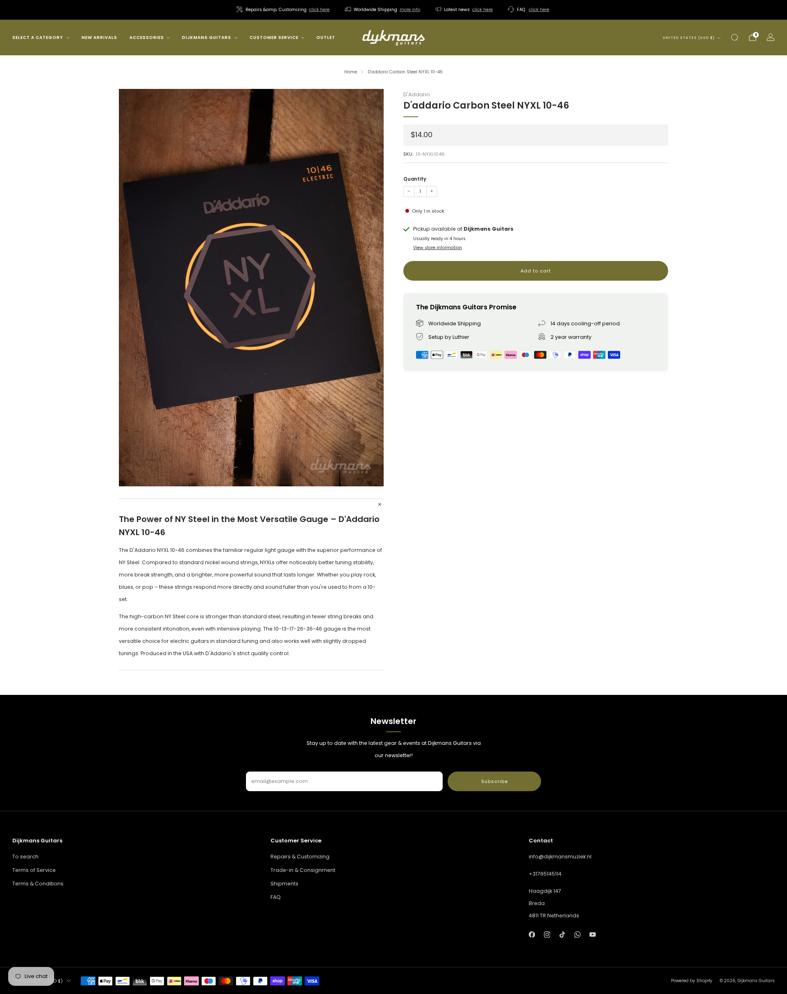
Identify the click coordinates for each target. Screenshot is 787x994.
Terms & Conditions (38, 883)
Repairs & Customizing (300, 856)
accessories (147, 37)
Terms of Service (34, 870)
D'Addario (416, 94)
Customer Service (274, 37)
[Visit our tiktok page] (562, 934)
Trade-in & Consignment (303, 870)
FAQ (276, 897)
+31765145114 (545, 873)
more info (410, 10)
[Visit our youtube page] (592, 934)
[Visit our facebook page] (531, 934)
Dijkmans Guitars (206, 37)
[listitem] (284, 10)
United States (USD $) (689, 38)
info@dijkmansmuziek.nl (560, 856)
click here (319, 10)
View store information (437, 248)
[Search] (734, 37)
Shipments (284, 883)
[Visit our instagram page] (547, 934)
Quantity (414, 179)
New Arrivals (99, 37)
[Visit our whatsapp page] (577, 934)
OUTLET (325, 37)
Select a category (37, 37)
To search (25, 856)
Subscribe (494, 781)
